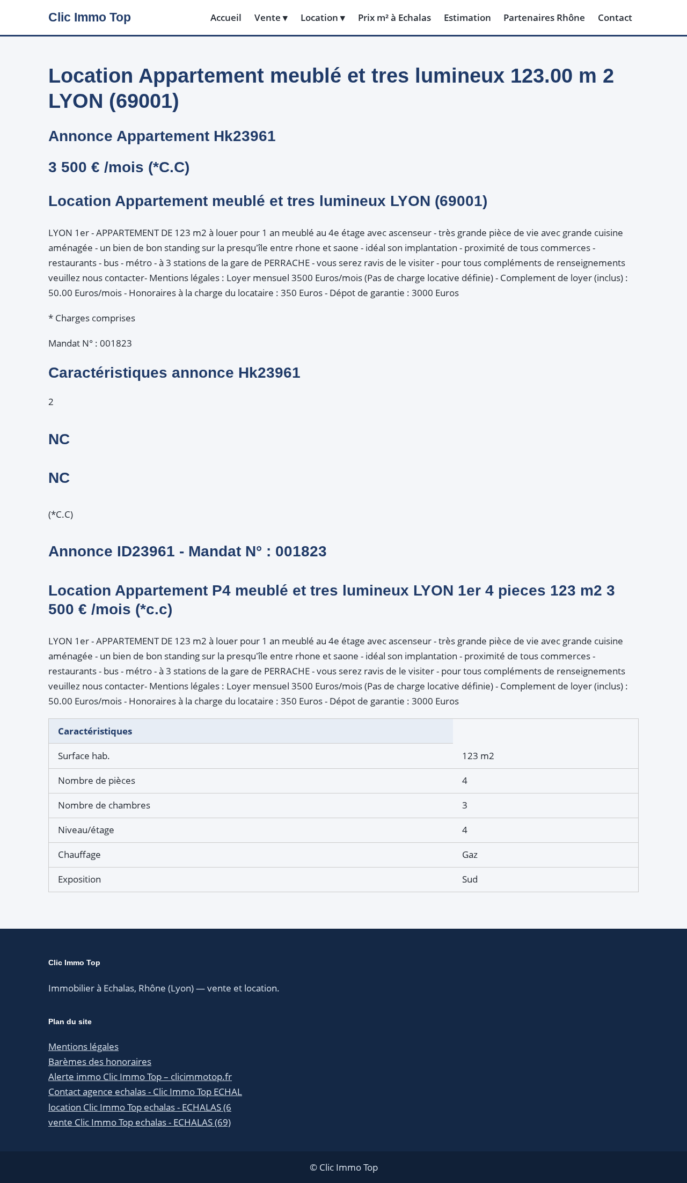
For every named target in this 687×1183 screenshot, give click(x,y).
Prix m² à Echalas (394, 17)
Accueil (226, 17)
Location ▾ (323, 17)
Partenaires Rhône (544, 17)
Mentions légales (83, 1046)
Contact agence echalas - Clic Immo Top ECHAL (145, 1091)
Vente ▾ (271, 17)
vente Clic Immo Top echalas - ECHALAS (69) (139, 1122)
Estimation (467, 17)
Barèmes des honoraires (99, 1061)
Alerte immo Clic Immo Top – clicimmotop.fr (140, 1076)
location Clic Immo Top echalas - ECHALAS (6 (139, 1107)
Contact (615, 17)
